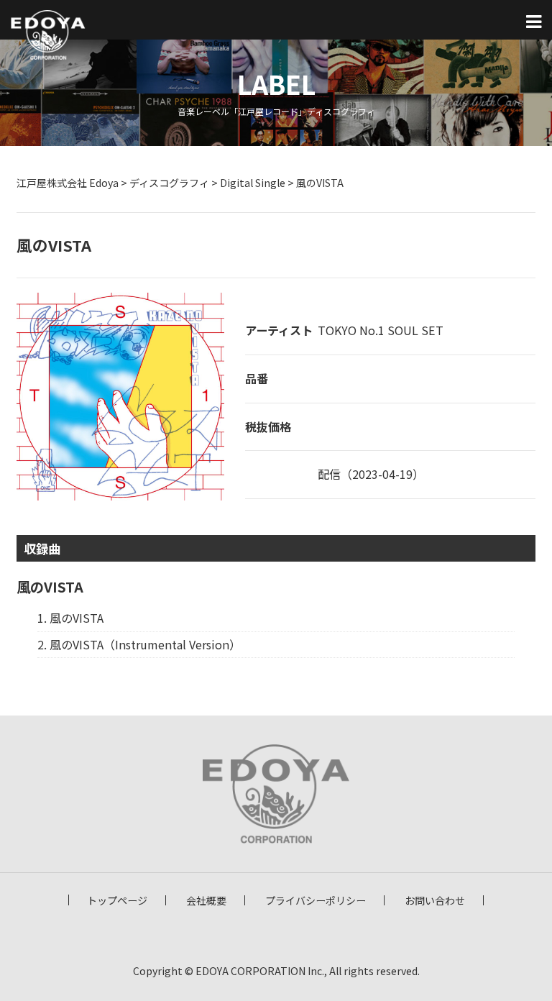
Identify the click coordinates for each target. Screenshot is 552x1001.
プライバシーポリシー (315, 900)
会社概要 (206, 900)
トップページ (117, 900)
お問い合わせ (435, 900)
